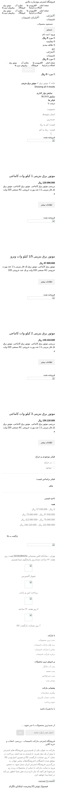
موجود (49, 467)
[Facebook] (51, 716)
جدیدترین (51, 119)
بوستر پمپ (50, 680)
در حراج (48, 462)
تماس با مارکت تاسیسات (45, 649)
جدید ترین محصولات (46, 640)
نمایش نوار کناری (44, 93)
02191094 (28, 69)
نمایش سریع (51, 211)
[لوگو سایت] (47, 17)
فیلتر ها (51, 100)
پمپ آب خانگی (49, 666)
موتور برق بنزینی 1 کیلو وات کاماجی (32, 176)
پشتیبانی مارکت (48, 688)
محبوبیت (51, 109)
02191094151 (21, 556)
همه (53, 504)
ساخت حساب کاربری (46, 697)
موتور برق (43, 83)
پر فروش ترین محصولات (45, 662)
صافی (51, 486)
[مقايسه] (51, 170)
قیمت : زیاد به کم (47, 130)
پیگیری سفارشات (48, 693)
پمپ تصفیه (50, 671)
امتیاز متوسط (48, 114)
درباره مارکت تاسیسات (45, 654)
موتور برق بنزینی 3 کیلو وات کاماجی (32, 413)
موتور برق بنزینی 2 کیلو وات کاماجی (32, 333)
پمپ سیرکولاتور (48, 676)
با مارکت (51, 635)
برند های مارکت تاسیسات (44, 645)
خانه (53, 83)
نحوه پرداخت (49, 702)
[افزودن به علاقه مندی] (51, 198)
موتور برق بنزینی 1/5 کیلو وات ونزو (33, 256)
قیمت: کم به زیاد (47, 124)
